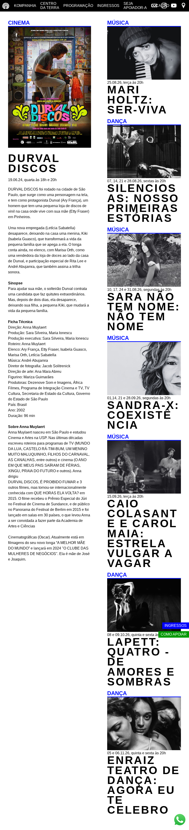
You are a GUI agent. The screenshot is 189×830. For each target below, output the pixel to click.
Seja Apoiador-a (135, 6)
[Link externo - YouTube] (173, 6)
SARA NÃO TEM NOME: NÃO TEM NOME (143, 312)
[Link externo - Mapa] (183, 6)
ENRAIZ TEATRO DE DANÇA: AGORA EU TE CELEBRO (143, 785)
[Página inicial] (5, 6)
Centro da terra (49, 6)
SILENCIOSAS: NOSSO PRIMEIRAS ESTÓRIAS (143, 203)
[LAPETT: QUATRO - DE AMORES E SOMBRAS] (144, 631)
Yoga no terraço (13, 17)
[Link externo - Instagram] (164, 6)
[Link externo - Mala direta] (154, 6)
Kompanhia (25, 6)
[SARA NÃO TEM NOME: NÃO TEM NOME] (144, 285)
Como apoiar (174, 634)
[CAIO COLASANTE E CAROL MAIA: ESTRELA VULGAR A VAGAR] (144, 492)
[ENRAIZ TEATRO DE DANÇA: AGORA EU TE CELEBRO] (144, 749)
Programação (78, 6)
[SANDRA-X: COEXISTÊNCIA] (144, 394)
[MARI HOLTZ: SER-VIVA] (144, 78)
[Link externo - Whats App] (180, 820)
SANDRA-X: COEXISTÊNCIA (143, 415)
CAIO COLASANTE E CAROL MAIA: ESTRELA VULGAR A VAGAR (142, 533)
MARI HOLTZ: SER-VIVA (137, 100)
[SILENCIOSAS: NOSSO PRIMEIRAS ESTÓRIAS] (144, 177)
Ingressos (108, 6)
